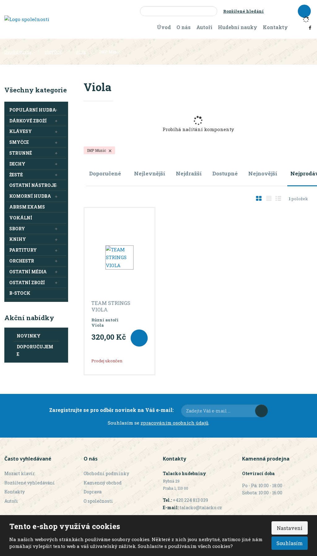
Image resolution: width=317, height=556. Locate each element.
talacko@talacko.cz (201, 507)
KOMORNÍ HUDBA (30, 196)
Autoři (204, 27)
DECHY (17, 164)
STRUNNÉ (20, 153)
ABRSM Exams (27, 207)
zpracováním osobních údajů (174, 423)
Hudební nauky (237, 27)
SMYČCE (19, 142)
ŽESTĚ (16, 175)
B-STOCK (19, 293)
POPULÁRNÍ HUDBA (32, 110)
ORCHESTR (21, 261)
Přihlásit (261, 410)
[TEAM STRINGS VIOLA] (119, 258)
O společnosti (98, 501)
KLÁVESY (20, 131)
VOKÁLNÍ (20, 218)
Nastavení (289, 528)
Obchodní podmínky (106, 473)
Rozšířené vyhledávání (29, 483)
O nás (183, 27)
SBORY (17, 229)
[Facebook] (310, 27)
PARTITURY (23, 250)
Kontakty (275, 27)
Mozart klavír (19, 473)
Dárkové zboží (28, 121)
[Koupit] (139, 337)
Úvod (164, 27)
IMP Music (97, 150)
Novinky (29, 336)
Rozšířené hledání (243, 11)
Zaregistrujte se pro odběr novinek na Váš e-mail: (111, 410)
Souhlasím (289, 543)
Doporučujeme (35, 350)
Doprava (93, 492)
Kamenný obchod (103, 483)
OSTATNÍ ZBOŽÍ (27, 282)
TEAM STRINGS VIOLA (110, 306)
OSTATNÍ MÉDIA (28, 272)
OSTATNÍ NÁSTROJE (32, 185)
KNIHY (17, 239)
